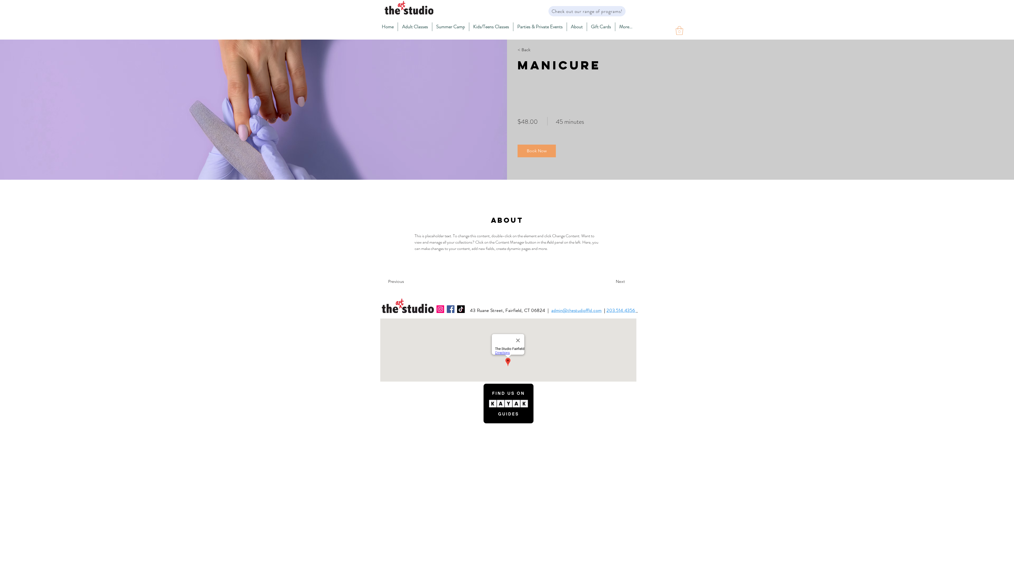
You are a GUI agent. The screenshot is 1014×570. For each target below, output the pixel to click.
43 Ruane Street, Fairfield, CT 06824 (507, 310)
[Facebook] (450, 309)
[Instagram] (440, 309)
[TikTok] (461, 309)
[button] (415, 26)
